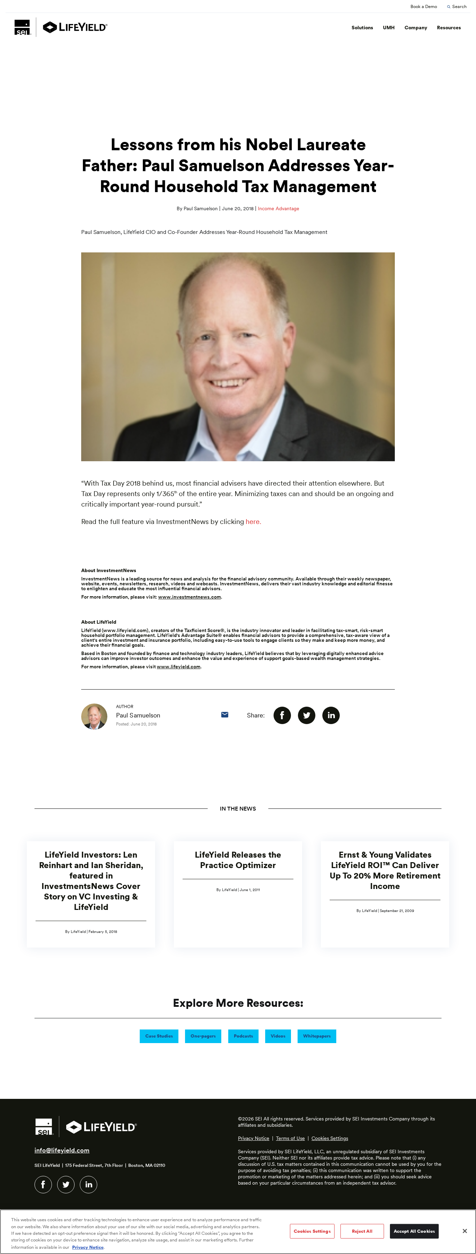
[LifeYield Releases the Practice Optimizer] (238, 894)
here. (253, 521)
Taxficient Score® (204, 630)
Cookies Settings (330, 1138)
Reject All (362, 1231)
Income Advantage (278, 208)
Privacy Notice (253, 1138)
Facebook (43, 1184)
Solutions (362, 27)
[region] (238, 1231)
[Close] (465, 1231)
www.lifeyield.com (125, 630)
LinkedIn (88, 1184)
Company (416, 27)
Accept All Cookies (414, 1231)
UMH (389, 27)
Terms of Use (290, 1138)
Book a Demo (423, 6)
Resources (449, 27)
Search (459, 6)
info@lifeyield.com (62, 1150)
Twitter (66, 1184)
